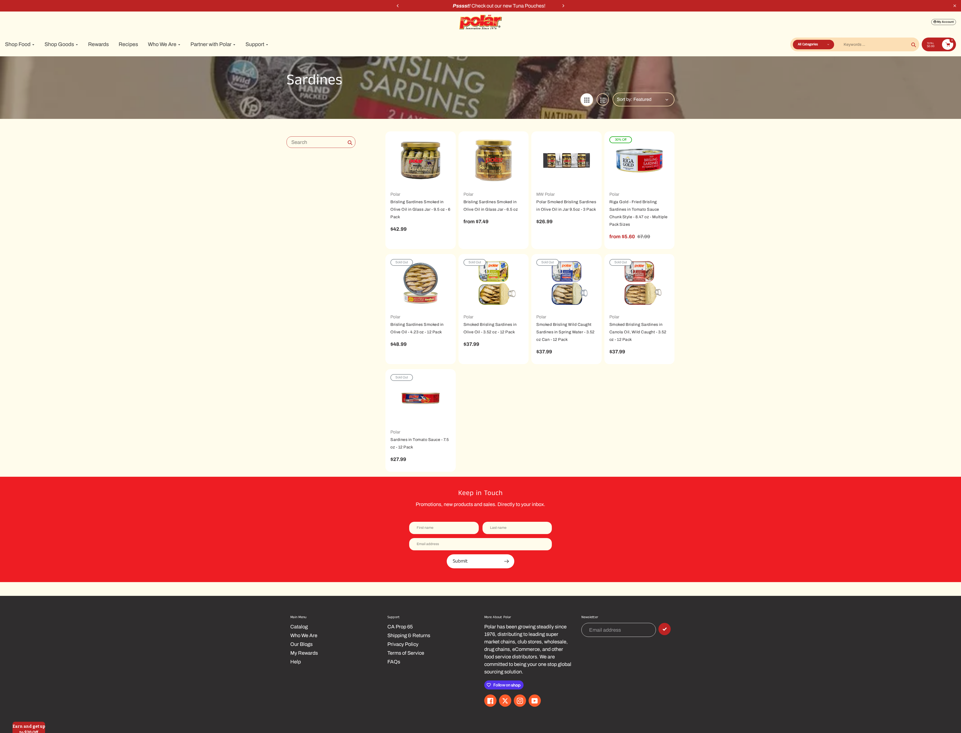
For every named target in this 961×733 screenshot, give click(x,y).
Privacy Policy (402, 644)
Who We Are (303, 635)
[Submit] (664, 629)
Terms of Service (405, 653)
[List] (603, 99)
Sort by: (624, 99)
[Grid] (587, 99)
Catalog (299, 626)
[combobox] (321, 142)
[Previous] (397, 5)
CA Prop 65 (400, 626)
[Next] (563, 5)
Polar (395, 194)
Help (295, 661)
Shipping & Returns (408, 635)
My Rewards (304, 653)
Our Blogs (301, 644)
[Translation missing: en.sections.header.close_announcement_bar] (954, 5)
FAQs (393, 661)
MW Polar (545, 194)
